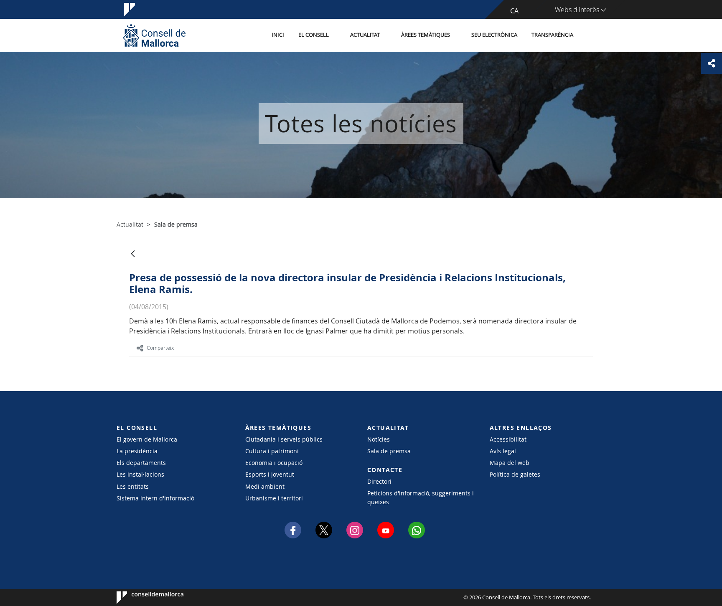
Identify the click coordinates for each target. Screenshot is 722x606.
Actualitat (365, 34)
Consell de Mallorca (142, 597)
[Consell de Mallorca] (154, 35)
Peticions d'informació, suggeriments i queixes (420, 497)
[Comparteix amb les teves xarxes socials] (711, 63)
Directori (379, 481)
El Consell (313, 34)
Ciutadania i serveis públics (284, 439)
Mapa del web (509, 463)
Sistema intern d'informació (155, 498)
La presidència (137, 451)
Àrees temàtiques (425, 34)
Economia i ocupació (274, 463)
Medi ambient (265, 486)
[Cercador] (589, 35)
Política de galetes (515, 474)
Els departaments (141, 463)
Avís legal (503, 451)
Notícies (378, 439)
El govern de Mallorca (147, 439)
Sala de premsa (389, 451)
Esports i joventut (269, 474)
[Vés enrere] (133, 254)
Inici (278, 34)
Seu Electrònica (494, 34)
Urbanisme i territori (274, 498)
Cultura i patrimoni (272, 451)
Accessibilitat (508, 439)
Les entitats (133, 486)
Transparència (552, 34)
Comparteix (160, 347)
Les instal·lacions (140, 474)
